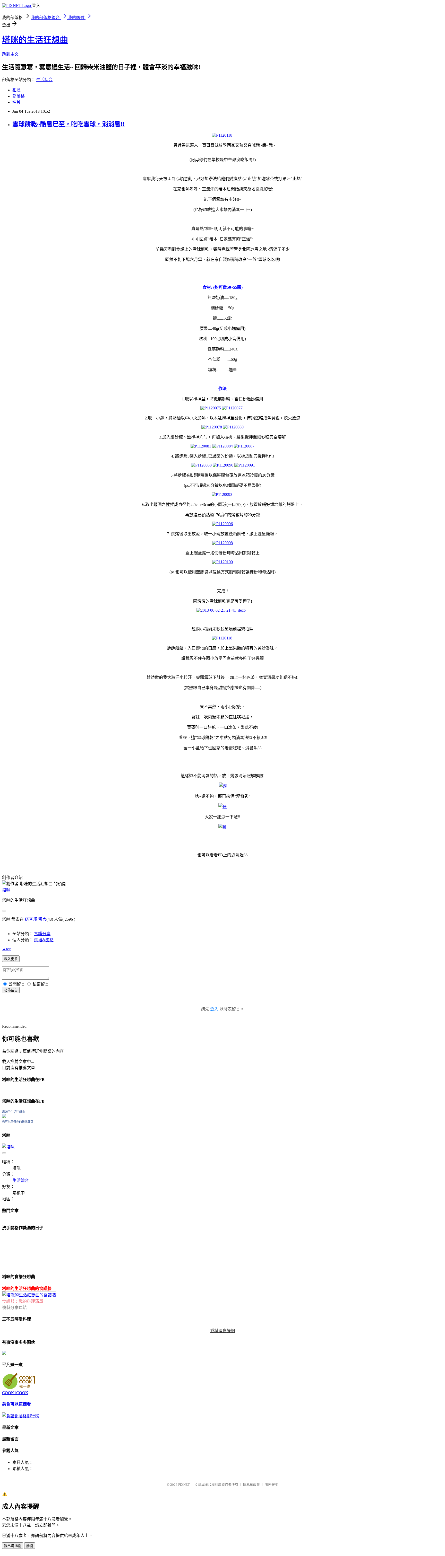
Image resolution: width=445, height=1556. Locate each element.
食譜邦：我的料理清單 (22, 1301)
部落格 (18, 96)
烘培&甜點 (44, 940)
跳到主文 (10, 54)
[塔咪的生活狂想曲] (4, 1116)
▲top (6, 949)
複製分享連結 (14, 1307)
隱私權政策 (251, 1485)
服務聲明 (271, 1485)
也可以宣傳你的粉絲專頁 (17, 1121)
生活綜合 (44, 79)
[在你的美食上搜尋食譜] (20, 1416)
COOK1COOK (15, 1393)
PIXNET (184, 1485)
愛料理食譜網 (222, 1331)
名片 (16, 102)
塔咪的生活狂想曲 (35, 40)
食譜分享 (42, 933)
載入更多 (11, 959)
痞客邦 (31, 919)
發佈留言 (11, 990)
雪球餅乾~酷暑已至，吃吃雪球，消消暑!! (68, 124)
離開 (29, 1546)
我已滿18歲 (12, 1546)
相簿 (16, 90)
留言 (42, 919)
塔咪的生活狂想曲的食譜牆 (27, 1288)
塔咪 (6, 890)
